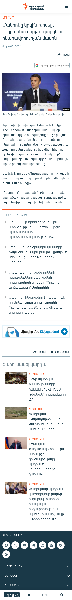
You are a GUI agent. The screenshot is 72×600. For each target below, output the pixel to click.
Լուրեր (8, 17)
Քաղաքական (37, 374)
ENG (45, 595)
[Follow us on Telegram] (33, 545)
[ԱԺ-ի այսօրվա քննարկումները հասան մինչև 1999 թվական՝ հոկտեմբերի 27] (16, 378)
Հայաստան (36, 409)
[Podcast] (60, 545)
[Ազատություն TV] (30, 595)
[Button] (63, 54)
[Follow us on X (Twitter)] (15, 545)
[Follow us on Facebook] (6, 545)
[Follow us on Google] (6, 554)
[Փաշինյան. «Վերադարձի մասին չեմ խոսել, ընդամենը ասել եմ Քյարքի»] (16, 413)
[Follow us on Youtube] (24, 545)
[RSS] (51, 545)
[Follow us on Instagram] (42, 545)
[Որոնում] (62, 595)
